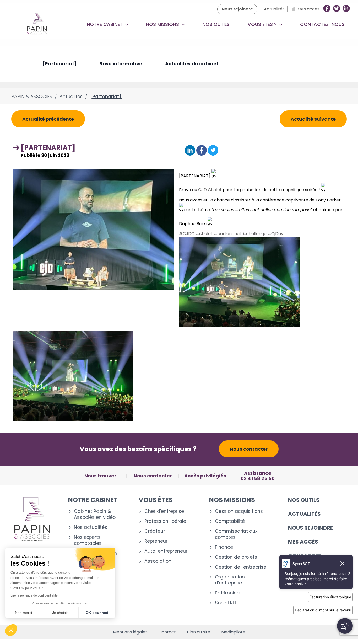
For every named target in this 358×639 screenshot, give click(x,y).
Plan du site (198, 632)
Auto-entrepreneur (165, 551)
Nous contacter (249, 449)
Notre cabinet (105, 24)
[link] (210, 190)
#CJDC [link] (186, 234)
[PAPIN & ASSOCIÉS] (36, 24)
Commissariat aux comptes (236, 534)
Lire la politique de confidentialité (34, 595)
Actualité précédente (48, 119)
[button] (11, 630)
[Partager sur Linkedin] (190, 150)
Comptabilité (230, 521)
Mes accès (303, 541)
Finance (224, 547)
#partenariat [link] (227, 234)
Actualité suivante (313, 119)
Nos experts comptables (88, 540)
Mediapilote (233, 632)
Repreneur (155, 541)
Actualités (304, 514)
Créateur (154, 531)
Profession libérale (165, 521)
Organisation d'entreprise (230, 580)
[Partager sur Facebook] (201, 150)
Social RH (225, 603)
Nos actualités (90, 527)
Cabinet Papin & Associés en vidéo (95, 514)
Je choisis (60, 612)
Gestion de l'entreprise (240, 567)
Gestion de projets (236, 557)
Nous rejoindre (310, 527)
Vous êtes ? (263, 24)
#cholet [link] (204, 234)
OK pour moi (97, 612)
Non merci (23, 612)
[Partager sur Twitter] (213, 150)
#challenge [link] (254, 234)
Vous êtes (156, 500)
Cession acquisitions (239, 511)
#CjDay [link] (275, 234)
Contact (167, 632)
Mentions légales (130, 632)
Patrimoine (227, 593)
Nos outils (216, 24)
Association (157, 561)
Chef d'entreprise (164, 511)
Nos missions (163, 24)
